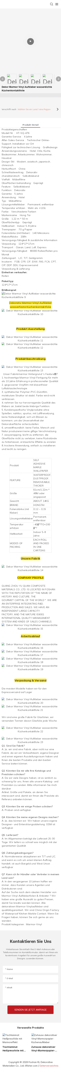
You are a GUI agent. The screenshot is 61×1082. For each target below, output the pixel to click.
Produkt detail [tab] (30, 124)
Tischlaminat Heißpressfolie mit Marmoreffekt (13, 1049)
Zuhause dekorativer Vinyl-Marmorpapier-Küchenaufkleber (43, 1049)
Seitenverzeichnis (48, 1065)
